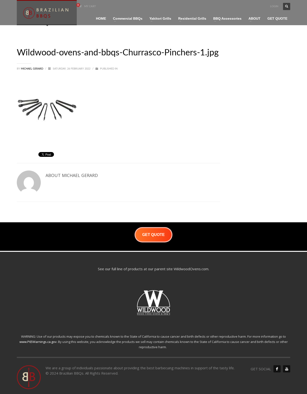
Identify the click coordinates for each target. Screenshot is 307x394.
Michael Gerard (32, 68)
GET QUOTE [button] (153, 235)
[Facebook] (277, 368)
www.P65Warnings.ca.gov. (38, 342)
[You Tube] (286, 368)
